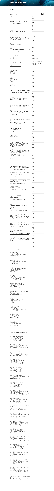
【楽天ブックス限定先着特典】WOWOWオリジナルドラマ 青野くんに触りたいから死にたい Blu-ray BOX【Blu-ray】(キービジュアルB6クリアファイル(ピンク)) (20, 229)
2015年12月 (33, 245)
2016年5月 (33, 238)
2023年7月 (33, 119)
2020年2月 (33, 176)
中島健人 (33, 18)
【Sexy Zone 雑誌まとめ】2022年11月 (18, 249)
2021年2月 (33, 159)
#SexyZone (16, 167)
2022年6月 (33, 137)
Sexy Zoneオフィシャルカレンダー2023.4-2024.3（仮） (17, 31)
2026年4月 (33, 74)
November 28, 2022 (22, 169)
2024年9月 (33, 100)
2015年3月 (33, 249)
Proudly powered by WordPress (14, 489)
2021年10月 (33, 148)
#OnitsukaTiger (12, 167)
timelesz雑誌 (33, 29)
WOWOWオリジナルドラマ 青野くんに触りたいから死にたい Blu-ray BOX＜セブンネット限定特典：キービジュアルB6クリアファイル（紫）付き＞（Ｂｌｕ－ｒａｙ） (19, 213)
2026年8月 (33, 68)
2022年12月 (33, 129)
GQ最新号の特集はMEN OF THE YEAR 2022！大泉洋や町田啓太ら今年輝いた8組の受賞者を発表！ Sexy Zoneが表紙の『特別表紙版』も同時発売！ (20, 119)
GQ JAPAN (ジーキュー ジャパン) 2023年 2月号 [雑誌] (17, 99)
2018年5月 (33, 205)
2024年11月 (33, 97)
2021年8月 (33, 151)
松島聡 (32, 26)
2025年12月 (33, 79)
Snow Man (33, 47)
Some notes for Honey (18, 2)
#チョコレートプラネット (22, 180)
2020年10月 (33, 165)
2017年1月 (33, 227)
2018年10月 (33, 198)
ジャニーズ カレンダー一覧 (14, 55)
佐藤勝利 (33, 25)
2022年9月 (33, 133)
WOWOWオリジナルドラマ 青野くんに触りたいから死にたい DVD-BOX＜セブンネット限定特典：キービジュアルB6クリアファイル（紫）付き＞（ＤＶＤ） (19, 217)
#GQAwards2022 (20, 166)
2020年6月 (33, 170)
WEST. (32, 43)
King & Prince (33, 44)
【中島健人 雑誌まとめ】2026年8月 (36, 58)
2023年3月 (33, 125)
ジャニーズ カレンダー (13, 35)
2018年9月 (33, 199)
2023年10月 (33, 115)
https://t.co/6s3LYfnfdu (14, 166)
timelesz (33, 22)
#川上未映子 (16, 180)
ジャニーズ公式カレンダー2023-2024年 (15, 23)
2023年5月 (33, 122)
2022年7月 (33, 136)
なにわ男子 (33, 48)
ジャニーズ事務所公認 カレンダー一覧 (15, 62)
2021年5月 (33, 155)
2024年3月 (33, 108)
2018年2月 (33, 209)
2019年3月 (33, 191)
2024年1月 (33, 111)
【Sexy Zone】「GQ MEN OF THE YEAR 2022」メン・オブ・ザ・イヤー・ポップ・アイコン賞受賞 (19, 113)
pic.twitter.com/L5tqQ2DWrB (14, 181)
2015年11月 (33, 246)
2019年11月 (33, 180)
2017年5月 (33, 221)
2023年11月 (33, 114)
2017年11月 (33, 213)
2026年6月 (33, 71)
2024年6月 (33, 104)
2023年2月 (33, 126)
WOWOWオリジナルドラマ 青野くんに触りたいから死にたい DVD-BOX (19, 224)
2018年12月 (33, 195)
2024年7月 (33, 103)
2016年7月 (33, 235)
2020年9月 (33, 166)
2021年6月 (33, 154)
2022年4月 (33, 140)
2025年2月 (33, 93)
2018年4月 (33, 206)
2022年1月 (33, 144)
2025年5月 (33, 89)
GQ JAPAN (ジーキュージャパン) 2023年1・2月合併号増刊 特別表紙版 (19, 105)
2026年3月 (33, 75)
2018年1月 (33, 210)
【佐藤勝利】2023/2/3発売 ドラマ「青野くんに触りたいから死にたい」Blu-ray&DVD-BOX (20, 207)
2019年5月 (33, 188)
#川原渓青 (12, 180)
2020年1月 (33, 177)
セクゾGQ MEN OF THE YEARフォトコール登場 (16, 142)
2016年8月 (33, 234)
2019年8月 (33, 184)
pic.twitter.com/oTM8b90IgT (25, 167)
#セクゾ (20, 167)
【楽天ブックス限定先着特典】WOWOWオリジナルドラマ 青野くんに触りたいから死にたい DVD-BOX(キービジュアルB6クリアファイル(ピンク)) (20, 234)
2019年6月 (33, 187)
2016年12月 (33, 228)
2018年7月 (33, 202)
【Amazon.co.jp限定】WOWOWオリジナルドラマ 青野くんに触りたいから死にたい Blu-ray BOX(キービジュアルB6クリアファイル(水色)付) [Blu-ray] (19, 239)
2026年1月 (33, 78)
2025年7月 (33, 86)
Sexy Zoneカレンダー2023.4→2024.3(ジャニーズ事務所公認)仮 (18, 21)
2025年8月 (33, 85)
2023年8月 (33, 118)
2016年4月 (33, 239)
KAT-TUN (33, 37)
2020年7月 (33, 169)
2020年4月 (33, 173)
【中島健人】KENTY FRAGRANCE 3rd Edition (37, 57)
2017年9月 (33, 216)
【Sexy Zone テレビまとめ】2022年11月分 (19, 332)
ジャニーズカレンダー (13, 27)
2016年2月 (33, 242)
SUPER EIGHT (33, 36)
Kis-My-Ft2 (33, 40)
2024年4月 (33, 107)
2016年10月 (33, 231)
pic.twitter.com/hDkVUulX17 (14, 197)
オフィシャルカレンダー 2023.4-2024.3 (15, 66)
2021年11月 (33, 147)
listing (32, 51)
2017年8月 (33, 217)
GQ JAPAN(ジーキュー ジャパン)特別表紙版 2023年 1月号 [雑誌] (18, 98)
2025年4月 (33, 90)
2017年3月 (33, 224)
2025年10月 (33, 82)
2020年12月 (33, 162)
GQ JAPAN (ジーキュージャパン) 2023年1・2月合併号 (17, 106)
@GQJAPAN (21, 174)
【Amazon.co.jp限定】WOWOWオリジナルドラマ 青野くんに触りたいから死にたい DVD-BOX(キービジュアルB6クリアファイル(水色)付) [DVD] (19, 243)
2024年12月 (33, 96)
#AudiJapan (24, 166)
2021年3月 (33, 158)
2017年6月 (33, 220)
